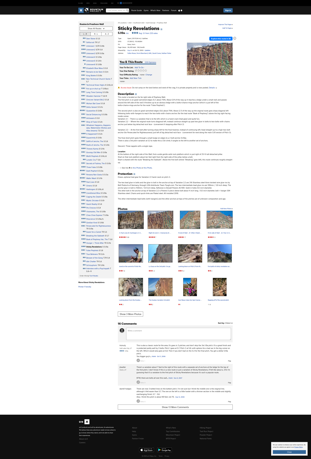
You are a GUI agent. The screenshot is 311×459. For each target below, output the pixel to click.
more (154, 356)
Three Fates (91, 167)
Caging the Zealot (93, 197)
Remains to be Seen (94, 72)
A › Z (107, 34)
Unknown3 (90, 53)
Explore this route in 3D (221, 39)
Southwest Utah (138, 23)
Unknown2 (90, 49)
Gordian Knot (91, 222)
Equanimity (91, 138)
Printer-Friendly (84, 287)
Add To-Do (139, 67)
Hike (95, 3)
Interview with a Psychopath (97, 268)
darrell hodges (125, 389)
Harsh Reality (91, 204)
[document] (289, 449)
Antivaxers (90, 118)
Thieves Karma (92, 149)
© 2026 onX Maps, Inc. (149, 456)
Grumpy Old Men (93, 152)
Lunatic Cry (91, 160)
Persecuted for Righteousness (98, 226)
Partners (165, 10)
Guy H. (129, 50)
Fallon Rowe (131, 53)
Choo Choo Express (94, 215)
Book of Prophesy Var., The (97, 239)
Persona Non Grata (94, 174)
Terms (161, 456)
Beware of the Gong (94, 258)
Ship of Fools (91, 122)
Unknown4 (90, 57)
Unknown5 (90, 61)
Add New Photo (225, 209)
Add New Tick (135, 78)
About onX (83, 439)
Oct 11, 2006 (161, 356)
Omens (89, 185)
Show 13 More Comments (175, 407)
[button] (189, 59)
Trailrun (104, 3)
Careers (82, 442)
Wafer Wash (91, 178)
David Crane (156, 53)
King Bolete (91, 75)
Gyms (146, 10)
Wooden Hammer (93, 96)
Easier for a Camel (93, 232)
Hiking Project (205, 428)
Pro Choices (91, 208)
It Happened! (91, 134)
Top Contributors (173, 431)
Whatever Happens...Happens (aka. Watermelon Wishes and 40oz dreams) (98, 128)
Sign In (228, 10)
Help (134, 431)
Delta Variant (91, 107)
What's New (155, 10)
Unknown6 (90, 64)
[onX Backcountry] (125, 3)
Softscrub (90, 42)
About (134, 428)
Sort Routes (94, 276)
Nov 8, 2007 (178, 378)
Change (149, 74)
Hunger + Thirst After (95, 243)
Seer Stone (90, 38)
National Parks (206, 438)
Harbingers (90, 189)
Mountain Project (173, 435)
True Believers (92, 254)
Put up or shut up (93, 88)
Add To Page (226, 28)
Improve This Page (224, 24)
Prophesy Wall (162, 23)
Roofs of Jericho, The (94, 145)
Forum (173, 10)
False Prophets (92, 250)
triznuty (123, 345)
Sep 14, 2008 (180, 397)
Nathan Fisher (166, 53)
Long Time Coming (94, 92)
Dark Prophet (91, 171)
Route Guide (136, 10)
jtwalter (123, 367)
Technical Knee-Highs (95, 85)
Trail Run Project (206, 431)
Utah (130, 23)
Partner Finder (138, 438)
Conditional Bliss (93, 193)
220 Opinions (150, 62)
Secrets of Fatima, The (95, 163)
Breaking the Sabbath (95, 236)
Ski (112, 3)
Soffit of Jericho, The (94, 141)
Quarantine (91, 111)
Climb (80, 3)
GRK (150, 53)
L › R (85, 34)
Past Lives (90, 182)
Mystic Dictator (92, 200)
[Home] (91, 10)
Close (289, 452)
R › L (96, 34)
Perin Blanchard (142, 53)
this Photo (137, 168)
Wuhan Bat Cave (93, 103)
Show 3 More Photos (130, 314)
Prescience (90, 219)
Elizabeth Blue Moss (94, 68)
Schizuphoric (91, 265)
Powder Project (206, 435)
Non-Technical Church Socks (98, 79)
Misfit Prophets (92, 156)
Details (212, 87)
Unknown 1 (90, 46)
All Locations (122, 23)
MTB (88, 3)
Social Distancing (93, 114)
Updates (147, 50)
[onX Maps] (84, 423)
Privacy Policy (298, 447)
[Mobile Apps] (180, 10)
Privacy (167, 456)
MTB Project (171, 438)
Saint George (150, 23)
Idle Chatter (91, 261)
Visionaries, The (92, 211)
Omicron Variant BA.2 (95, 100)
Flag (229, 361)
